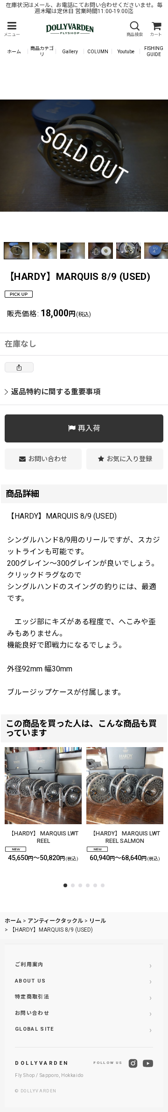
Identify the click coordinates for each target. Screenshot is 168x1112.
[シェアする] (19, 367)
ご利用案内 (29, 965)
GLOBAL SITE (34, 1029)
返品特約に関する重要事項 (56, 391)
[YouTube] (148, 1063)
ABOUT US (30, 981)
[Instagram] (133, 1063)
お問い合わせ (32, 1013)
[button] (11, 29)
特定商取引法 (32, 997)
